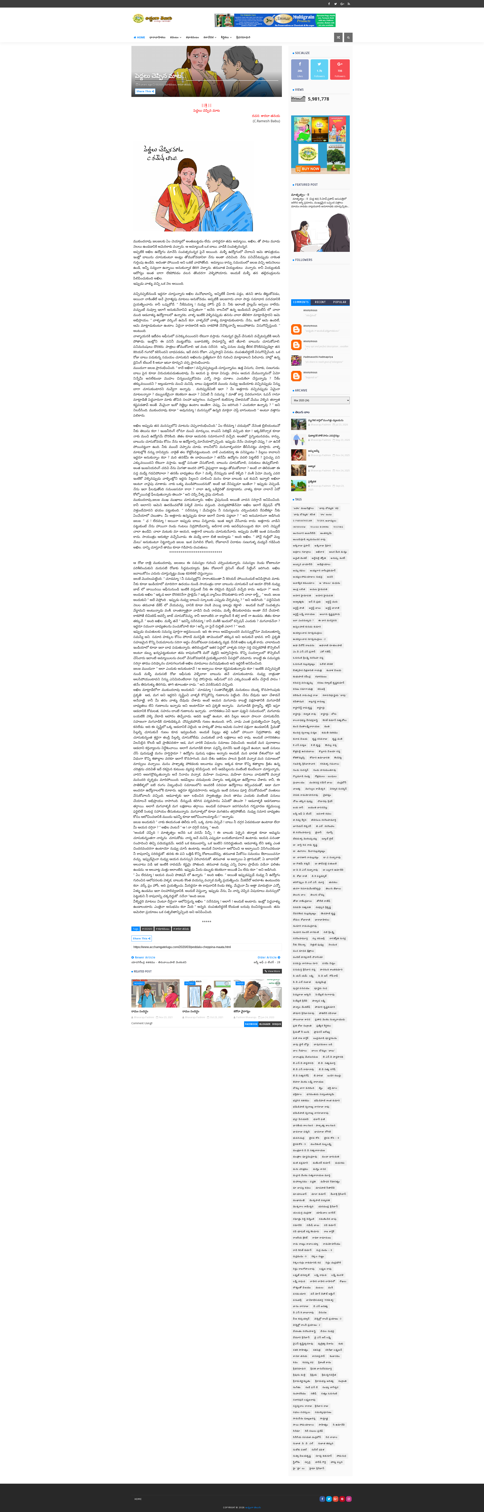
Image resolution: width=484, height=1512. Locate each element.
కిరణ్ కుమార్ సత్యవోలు (335, 720)
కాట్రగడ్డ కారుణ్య (317, 701)
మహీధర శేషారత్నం (330, 1181)
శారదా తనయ (300, 1356)
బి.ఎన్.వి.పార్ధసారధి (303, 1063)
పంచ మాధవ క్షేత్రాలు (303, 951)
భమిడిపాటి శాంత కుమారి (327, 1100)
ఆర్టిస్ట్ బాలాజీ (333, 608)
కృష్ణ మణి (337, 739)
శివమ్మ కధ (307, 1362)
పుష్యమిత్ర (321, 982)
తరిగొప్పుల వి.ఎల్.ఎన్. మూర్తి (308, 882)
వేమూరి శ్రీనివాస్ (301, 1337)
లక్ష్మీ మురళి (337, 1275)
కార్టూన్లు (321, 707)
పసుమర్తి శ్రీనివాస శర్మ (304, 969)
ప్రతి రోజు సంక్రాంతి (302, 1025)
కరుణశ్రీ (321, 689)
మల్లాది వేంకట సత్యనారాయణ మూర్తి (311, 1175)
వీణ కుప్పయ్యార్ (301, 1318)
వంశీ (330, 1287)
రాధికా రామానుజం (321, 1237)
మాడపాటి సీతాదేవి (325, 1187)
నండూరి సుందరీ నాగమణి (306, 932)
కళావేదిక (209, 37)
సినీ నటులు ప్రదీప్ (314, 1431)
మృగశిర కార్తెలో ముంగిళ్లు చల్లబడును (326, 420)
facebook (251, 1024)
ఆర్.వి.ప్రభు (315, 601)
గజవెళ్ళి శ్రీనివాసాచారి (304, 764)
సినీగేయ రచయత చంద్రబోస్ (307, 1437)
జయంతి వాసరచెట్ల (317, 807)
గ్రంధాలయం (299, 782)
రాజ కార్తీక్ (329, 1231)
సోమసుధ (341, 1456)
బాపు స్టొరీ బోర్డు (301, 1044)
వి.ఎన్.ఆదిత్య (320, 1306)
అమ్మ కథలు (299, 570)
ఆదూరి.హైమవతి (324, 595)
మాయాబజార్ (300, 1194)
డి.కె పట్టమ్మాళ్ (319, 876)
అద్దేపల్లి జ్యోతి (319, 558)
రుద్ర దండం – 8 (324, 1250)
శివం (295, 1362)
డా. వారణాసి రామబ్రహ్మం (306, 857)
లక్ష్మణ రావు (325, 1269)
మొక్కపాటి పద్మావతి (319, 1200)
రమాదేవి (297, 1225)
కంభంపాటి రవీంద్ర (302, 676)
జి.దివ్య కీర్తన (299, 820)
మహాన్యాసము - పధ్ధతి (304, 1181)
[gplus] (342, 4)
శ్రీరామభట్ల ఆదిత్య (324, 1381)
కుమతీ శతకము (330, 732)
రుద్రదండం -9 (300, 1256)
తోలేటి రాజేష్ (323, 901)
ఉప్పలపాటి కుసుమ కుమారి (307, 626)
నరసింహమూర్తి (300, 938)
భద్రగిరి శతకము (301, 1100)
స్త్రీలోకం (296, 1462)
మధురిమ (340, 1163)
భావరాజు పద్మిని (301, 1131)
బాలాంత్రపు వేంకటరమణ (305, 1057)
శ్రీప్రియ (313, 1375)
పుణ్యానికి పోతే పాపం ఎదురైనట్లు (324, 435)
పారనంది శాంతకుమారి (331, 969)
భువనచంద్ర (299, 1138)
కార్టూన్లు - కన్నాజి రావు (304, 714)
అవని (330, 576)
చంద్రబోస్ (341, 782)
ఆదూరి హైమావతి (302, 595)
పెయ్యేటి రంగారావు (325, 994)
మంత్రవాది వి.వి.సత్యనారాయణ (309, 1150)
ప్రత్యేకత (312, 481)
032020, (160, 84)
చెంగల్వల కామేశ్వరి (315, 788)
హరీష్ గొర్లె (320, 1462)
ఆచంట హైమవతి (318, 589)
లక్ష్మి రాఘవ (320, 1275)
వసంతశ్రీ (297, 1300)
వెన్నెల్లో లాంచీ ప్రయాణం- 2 (306, 1325)
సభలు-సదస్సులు (301, 1412)
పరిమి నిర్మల (329, 963)
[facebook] (329, 4)
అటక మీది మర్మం (338, 552)
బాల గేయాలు (300, 1050)
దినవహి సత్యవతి (302, 907)
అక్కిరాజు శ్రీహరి (323, 545)
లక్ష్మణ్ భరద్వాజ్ (301, 1275)
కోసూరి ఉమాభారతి (320, 757)
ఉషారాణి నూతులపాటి (330, 645)
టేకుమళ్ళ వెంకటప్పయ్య (305, 838)
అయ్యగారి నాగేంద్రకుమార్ (323, 570)
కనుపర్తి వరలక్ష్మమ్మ (303, 682)
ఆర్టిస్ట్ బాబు (315, 608)
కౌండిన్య (338, 757)
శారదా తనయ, (184, 84)
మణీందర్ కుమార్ (321, 1163)
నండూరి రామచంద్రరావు (305, 926)
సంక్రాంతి (342, 1381)
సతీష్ (314, 1393)
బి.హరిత (318, 1075)
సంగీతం (297, 1387)
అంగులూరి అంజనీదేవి (304, 533)
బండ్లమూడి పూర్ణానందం (325, 1038)
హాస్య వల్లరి (337, 1462)
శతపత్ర (317, 1350)
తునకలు (333, 882)
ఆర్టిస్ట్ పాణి (298, 608)
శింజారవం (335, 1356)
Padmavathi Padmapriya (318, 357)
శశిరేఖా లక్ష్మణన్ (333, 1350)
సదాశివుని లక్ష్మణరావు (304, 1399)
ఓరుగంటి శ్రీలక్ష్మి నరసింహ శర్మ (308, 658)
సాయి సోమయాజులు (303, 1424)
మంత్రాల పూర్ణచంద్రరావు (305, 1156)
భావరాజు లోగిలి (322, 1131)
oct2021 (189, 983)
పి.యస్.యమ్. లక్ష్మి (303, 975)
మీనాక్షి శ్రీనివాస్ (338, 1194)
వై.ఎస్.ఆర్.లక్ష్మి (322, 1337)
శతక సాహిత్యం (300, 1350)
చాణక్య (297, 788)
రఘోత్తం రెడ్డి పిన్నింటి (303, 1219)
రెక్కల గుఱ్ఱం (318, 1256)
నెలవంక (333, 944)
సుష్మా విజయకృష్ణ (302, 1456)
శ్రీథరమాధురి (299, 1368)
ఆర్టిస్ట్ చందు (332, 601)
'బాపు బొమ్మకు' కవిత (304, 514)
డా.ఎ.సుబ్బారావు (332, 857)
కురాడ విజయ (300, 739)
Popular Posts (340, 303)
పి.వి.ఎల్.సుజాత (302, 982)
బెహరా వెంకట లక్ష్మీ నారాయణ (308, 1081)
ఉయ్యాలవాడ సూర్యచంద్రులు (307, 633)
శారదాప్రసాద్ (318, 1356)
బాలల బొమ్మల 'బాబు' (323, 1050)
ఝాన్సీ (330, 832)
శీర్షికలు (225, 37)
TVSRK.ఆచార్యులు (327, 520)
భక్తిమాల (297, 1094)
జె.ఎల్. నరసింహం (325, 826)
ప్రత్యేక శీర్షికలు (323, 1025)
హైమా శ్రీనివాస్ (316, 1468)
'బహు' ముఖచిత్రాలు (303, 508)
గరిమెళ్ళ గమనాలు (329, 764)
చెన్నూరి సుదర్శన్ (338, 788)
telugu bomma (319, 527)
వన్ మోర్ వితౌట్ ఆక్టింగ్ (323, 1293)
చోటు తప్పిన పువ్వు (303, 801)
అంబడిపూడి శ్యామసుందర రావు (309, 539)
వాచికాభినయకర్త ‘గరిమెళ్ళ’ (320, 1300)
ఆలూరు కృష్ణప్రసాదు (330, 614)
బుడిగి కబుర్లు (334, 1075)
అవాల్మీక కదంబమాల (304, 583)
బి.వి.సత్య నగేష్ (327, 1069)
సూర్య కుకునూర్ (324, 1456)
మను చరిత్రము (300, 1169)
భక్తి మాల (332, 1088)
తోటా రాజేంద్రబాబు (302, 901)
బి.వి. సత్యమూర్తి (327, 1063)
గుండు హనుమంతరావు (324, 770)
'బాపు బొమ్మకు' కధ (329, 508)
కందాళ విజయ (334, 670)
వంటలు (320, 1287)
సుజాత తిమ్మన (326, 1443)
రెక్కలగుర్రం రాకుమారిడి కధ (307, 1262)
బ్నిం (321, 1088)
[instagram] (349, 1499)
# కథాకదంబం (163, 928)
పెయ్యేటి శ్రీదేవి (300, 1000)
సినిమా (296, 1431)
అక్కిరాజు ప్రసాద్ (301, 545)
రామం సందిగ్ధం (139, 1011)
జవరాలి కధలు (324, 813)
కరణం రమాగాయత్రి (303, 689)
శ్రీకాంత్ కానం (324, 1362)
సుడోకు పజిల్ (300, 1449)
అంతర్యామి (326, 533)
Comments (301, 302)
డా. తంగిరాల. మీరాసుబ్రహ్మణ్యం (309, 851)
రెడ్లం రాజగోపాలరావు (304, 1269)
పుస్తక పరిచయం (301, 988)
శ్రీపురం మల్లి (299, 1375)
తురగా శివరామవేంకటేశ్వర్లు (307, 888)
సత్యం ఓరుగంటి (329, 1393)
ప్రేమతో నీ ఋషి (301, 1032)
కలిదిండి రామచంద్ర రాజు (305, 695)
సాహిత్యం (323, 1424)
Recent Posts (320, 303)
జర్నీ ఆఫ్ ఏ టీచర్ (302, 813)
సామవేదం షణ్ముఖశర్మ (304, 1418)
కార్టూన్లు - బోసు (329, 714)
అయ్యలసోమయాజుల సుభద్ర (307, 576)
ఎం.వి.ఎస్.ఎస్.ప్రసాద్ (304, 651)
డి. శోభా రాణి (300, 876)
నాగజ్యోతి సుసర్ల (338, 938)
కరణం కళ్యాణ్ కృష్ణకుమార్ (330, 682)
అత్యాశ (311, 466)
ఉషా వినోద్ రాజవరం (304, 645)
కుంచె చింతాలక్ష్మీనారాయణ (306, 726)
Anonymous (310, 310)
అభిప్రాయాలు (324, 564)
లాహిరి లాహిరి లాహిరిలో (322, 1281)
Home (141, 37)
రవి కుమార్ (330, 1225)
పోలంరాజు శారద (301, 1019)
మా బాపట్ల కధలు (302, 1187)
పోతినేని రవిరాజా (328, 1013)
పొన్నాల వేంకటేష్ (301, 1007)
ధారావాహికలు (158, 37)
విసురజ (323, 1312)
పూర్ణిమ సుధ (320, 988)
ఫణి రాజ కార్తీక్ (301, 1038)
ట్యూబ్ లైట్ (327, 838)
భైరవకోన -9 (299, 1144)
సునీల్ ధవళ (318, 1449)
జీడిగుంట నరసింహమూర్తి (323, 820)
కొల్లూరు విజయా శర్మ (329, 751)
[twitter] (335, 4)
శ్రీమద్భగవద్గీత (329, 1375)
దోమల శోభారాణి (301, 919)
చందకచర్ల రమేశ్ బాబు (320, 782)
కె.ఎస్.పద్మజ (299, 745)
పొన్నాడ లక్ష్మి (318, 1000)
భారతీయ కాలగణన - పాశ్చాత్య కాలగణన (314, 1125)
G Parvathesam (302, 520)
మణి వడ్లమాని (300, 1163)
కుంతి (327, 726)
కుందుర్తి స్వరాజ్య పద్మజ (305, 732)
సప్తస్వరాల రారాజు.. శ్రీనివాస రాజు (311, 1406)
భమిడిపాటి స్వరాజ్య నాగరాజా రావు (311, 1106)
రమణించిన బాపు (328, 1219)
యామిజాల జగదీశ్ (326, 1212)
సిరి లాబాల (331, 1437)
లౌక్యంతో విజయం (302, 1287)
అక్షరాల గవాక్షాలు (302, 552)
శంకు (340, 1343)
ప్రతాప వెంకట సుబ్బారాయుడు (330, 1019)
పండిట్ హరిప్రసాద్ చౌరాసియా (308, 957)
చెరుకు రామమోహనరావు (305, 795)
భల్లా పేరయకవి (301, 1119)
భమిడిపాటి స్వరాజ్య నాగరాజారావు (311, 1113)
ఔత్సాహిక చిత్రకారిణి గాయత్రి (307, 670)
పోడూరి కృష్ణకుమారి (325, 1007)
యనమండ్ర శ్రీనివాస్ (328, 1206)
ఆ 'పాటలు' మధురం (329, 583)
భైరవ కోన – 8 (331, 1138)
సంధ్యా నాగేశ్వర (331, 1387)
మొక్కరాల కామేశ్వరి (303, 1206)
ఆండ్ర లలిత (299, 589)
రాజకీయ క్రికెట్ (300, 1237)
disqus (276, 1024)
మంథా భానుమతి (330, 1156)
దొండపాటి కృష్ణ (328, 913)
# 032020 (147, 928)
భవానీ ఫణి (319, 1119)
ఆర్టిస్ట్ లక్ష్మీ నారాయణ (304, 614)
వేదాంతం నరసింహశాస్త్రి (304, 1331)
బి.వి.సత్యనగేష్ (301, 1075)
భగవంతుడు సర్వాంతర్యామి (320, 1094)
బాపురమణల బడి (323, 1044)
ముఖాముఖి (299, 1200)
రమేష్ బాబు (313, 1225)
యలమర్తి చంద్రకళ (302, 1212)
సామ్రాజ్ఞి (324, 1418)
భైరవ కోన (314, 1138)
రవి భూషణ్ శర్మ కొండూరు (306, 1231)
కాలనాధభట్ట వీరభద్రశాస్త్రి (305, 720)
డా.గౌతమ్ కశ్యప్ (301, 863)
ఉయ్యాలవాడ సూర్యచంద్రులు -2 (309, 639)
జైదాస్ (318, 832)
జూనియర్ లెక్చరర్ (302, 826)
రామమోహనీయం (331, 1244)
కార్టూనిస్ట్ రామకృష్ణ (302, 707)
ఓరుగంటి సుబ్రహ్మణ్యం (304, 664)
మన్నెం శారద (319, 1169)
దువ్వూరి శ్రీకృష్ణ (323, 907)
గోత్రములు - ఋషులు (326, 776)
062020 (240, 983)
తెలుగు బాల (299, 894)
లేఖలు (343, 1281)
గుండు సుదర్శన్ (301, 770)
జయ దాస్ (298, 807)
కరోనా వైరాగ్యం (242, 1011)
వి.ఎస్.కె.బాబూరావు (303, 1312)
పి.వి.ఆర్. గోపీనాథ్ (328, 975)
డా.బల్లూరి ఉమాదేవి (333, 870)
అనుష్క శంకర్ (338, 558)
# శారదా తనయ (181, 928)
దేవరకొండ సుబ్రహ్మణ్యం (304, 913)
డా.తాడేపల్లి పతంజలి (326, 863)
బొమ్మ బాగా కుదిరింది (303, 1088)
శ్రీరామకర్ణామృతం (301, 1381)
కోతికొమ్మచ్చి (299, 757)
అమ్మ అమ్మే (313, 450)
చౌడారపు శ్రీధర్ (325, 801)
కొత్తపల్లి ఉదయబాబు (303, 751)
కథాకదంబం (192, 37)
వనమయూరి (299, 1293)
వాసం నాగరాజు (301, 1306)
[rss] (349, 4)
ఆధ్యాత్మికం (298, 601)
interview (299, 527)
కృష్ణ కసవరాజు (320, 739)
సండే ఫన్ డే (312, 1387)
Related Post (143, 971)
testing (338, 527)
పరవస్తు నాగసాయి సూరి (305, 963)
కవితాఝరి (298, 701)
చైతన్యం (327, 795)
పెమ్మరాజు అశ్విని (302, 994)
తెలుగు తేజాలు (333, 888)
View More (274, 971)
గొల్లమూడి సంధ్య (301, 776)
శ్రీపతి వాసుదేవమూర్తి (321, 1368)
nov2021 (138, 983)
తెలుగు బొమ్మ (317, 894)
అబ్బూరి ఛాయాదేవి (303, 564)
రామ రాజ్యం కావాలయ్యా (305, 1244)
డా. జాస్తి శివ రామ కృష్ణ (305, 845)
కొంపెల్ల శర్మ (331, 745)
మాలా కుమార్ (319, 1194)
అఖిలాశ (320, 552)
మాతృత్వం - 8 (300, 195)
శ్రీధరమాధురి (243, 37)
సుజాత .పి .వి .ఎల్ (303, 1443)
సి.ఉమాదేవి (339, 1424)
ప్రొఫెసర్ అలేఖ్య (322, 1032)
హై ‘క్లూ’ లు (299, 1468)
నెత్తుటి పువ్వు (317, 944)
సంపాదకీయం (299, 1393)
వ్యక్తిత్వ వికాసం (326, 1343)
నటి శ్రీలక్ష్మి (329, 932)
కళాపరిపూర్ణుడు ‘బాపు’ (335, 695)
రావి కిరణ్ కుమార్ (302, 1250)
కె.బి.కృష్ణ (315, 745)
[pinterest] (342, 1499)
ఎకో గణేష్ (325, 651)
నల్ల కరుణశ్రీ (319, 938)
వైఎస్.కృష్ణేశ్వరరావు (303, 1343)
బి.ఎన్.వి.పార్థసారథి (333, 1057)
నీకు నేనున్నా (299, 944)
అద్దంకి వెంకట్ (300, 558)
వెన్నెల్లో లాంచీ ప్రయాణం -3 (328, 1318)
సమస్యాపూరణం (323, 1412)
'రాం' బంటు (326, 514)
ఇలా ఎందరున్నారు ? (303, 620)
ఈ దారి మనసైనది (327, 620)
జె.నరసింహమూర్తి (302, 832)
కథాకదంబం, (171, 84)
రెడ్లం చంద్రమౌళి (333, 1262)
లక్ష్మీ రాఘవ (299, 1281)
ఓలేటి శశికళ (326, 664)
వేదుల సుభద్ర (327, 1331)
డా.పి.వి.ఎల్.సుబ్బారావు (305, 870)
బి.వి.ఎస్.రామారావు (303, 1069)
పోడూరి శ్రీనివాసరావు (303, 1013)
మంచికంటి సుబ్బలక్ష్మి (321, 1144)
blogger (264, 1024)
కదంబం (174, 37)
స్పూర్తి (308, 1462)
